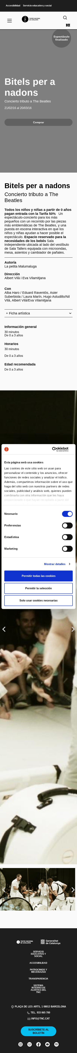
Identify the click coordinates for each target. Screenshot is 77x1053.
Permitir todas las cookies (39, 575)
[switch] (67, 525)
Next (73, 629)
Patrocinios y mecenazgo (38, 971)
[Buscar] (65, 17)
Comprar (68, 25)
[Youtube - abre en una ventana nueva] (47, 1044)
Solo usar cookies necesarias (38, 600)
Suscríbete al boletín (38, 1031)
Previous (4, 629)
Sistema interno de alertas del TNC (38, 988)
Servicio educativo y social (37, 6)
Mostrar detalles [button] (55, 564)
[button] (38, 511)
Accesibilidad (13, 6)
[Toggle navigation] (9, 20)
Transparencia (38, 979)
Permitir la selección (38, 588)
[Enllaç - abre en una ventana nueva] (56, 449)
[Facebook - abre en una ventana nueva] (38, 1044)
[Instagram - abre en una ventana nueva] (20, 1044)
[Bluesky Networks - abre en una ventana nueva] (29, 1044)
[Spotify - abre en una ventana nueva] (56, 1044)
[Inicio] (38, 19)
